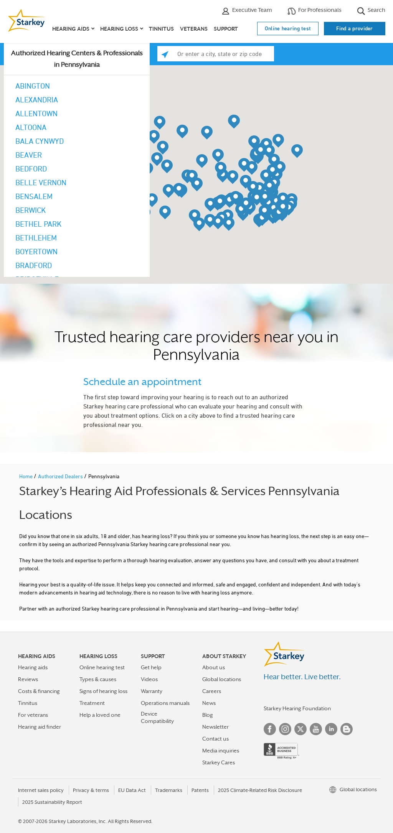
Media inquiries (220, 750)
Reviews (28, 679)
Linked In (331, 729)
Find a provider (354, 28)
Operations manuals (165, 703)
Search (376, 10)
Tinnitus (161, 29)
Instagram (285, 729)
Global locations (221, 679)
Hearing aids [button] (70, 29)
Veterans (194, 29)
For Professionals (319, 10)
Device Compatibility (157, 717)
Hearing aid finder (39, 727)
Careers (211, 691)
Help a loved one (100, 715)
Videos (149, 679)
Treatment (92, 703)
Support (226, 29)
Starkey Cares (218, 762)
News (209, 703)
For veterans (33, 715)
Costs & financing (39, 691)
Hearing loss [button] (119, 29)
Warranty (151, 691)
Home (26, 476)
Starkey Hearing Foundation (297, 708)
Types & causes (97, 679)
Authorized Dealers (61, 476)
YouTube (316, 729)
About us (213, 667)
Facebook (270, 729)
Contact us (215, 739)
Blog (207, 715)
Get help (151, 667)
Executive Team (251, 10)
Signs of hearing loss (103, 691)
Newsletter (215, 727)
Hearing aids (33, 667)
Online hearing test (288, 28)
